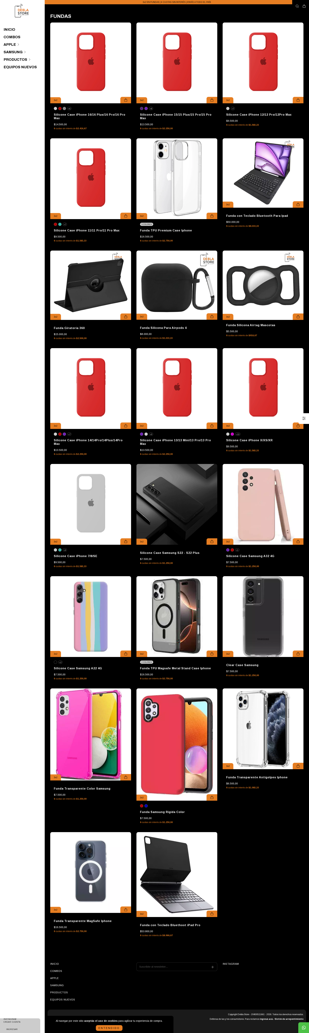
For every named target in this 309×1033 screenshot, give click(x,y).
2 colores (146, 662)
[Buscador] (297, 6)
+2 (60, 662)
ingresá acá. (266, 1019)
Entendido (109, 1028)
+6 (69, 109)
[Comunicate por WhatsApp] (303, 1027)
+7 (233, 109)
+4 (65, 550)
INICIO (9, 29)
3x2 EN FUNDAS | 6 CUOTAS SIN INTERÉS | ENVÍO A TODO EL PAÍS (177, 2)
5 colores (146, 224)
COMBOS (12, 37)
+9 (151, 434)
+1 (237, 550)
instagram (231, 963)
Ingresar (12, 1029)
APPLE (10, 44)
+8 (151, 109)
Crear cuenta (12, 1022)
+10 (237, 434)
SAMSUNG (13, 52)
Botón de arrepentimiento (289, 1019)
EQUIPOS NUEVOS (20, 67)
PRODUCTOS (15, 59)
